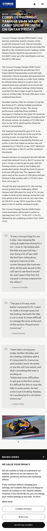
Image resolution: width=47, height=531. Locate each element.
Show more (7, 501)
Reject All (23, 517)
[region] (23, 495)
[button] (42, 4)
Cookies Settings (23, 509)
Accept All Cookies (23, 525)
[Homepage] (8, 4)
